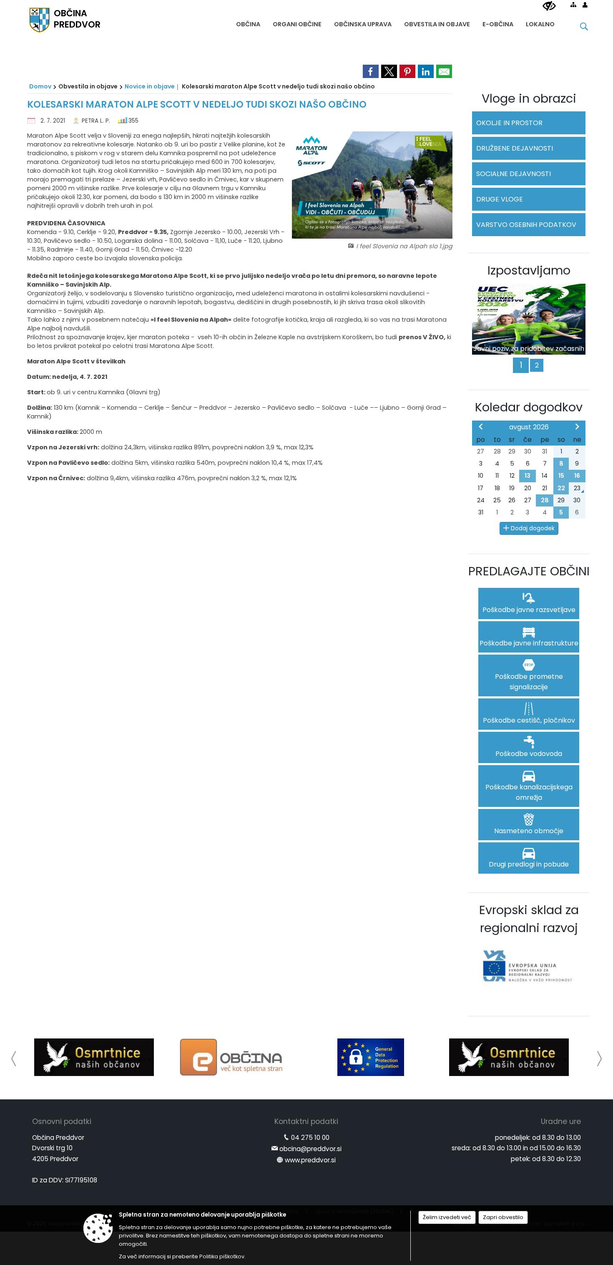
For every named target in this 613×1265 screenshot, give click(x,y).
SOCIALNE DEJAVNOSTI (513, 174)
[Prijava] (585, 5)
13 (527, 475)
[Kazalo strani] (573, 5)
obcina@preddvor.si (310, 1148)
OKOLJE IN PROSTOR (509, 123)
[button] (14, 1058)
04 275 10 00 (310, 1137)
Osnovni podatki (61, 1121)
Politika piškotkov (221, 1256)
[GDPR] (370, 1057)
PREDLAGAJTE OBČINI (529, 571)
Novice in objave (150, 86)
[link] (370, 71)
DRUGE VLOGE (499, 199)
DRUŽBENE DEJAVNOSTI (514, 148)
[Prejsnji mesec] (480, 426)
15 (561, 475)
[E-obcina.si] (232, 1057)
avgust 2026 (529, 427)
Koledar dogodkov (529, 407)
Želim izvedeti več (447, 1217)
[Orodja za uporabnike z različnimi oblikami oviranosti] (549, 6)
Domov (40, 86)
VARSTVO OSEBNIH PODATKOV (526, 224)
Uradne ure (561, 1121)
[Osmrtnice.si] (94, 1057)
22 (561, 488)
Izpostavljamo (528, 270)
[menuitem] (248, 22)
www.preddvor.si (310, 1160)
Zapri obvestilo (503, 1217)
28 (545, 500)
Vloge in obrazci (529, 98)
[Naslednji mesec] (577, 426)
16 (577, 475)
